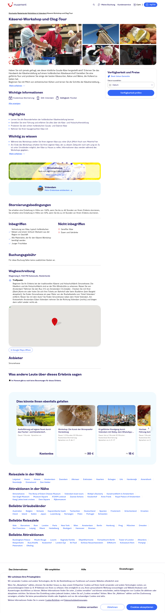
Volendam (50, 187)
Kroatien (144, 511)
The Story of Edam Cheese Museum (45, 494)
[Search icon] (94, 5)
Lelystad (16, 479)
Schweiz (40, 511)
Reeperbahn (18, 543)
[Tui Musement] (19, 5)
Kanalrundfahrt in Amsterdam (120, 494)
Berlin (99, 525)
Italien (34, 514)
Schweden (102, 514)
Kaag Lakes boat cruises (24, 499)
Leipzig (32, 528)
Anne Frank (106, 497)
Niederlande (22, 13)
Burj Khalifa (33, 543)
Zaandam (63, 479)
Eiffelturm (111, 543)
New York (65, 525)
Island (24, 514)
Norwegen (68, 514)
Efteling (30, 545)
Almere (37, 479)
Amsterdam (49, 479)
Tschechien (75, 511)
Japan (43, 514)
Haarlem (100, 479)
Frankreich (115, 511)
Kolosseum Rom (127, 543)
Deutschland (89, 511)
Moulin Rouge (40, 540)
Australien (17, 511)
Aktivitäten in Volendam (37, 13)
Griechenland (130, 511)
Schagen (112, 479)
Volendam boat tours (74, 494)
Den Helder (45, 482)
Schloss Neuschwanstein (92, 543)
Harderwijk (132, 479)
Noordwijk (17, 482)
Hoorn (27, 479)
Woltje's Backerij (95, 494)
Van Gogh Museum (21, 497)
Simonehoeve (54, 168)
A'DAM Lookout (59, 497)
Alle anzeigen (14, 103)
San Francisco (19, 528)
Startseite (13, 13)
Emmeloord (31, 482)
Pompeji (142, 543)
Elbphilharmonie (86, 540)
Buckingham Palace (21, 540)
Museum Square (40, 497)
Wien (76, 525)
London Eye (61, 543)
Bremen (91, 528)
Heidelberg (54, 528)
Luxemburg (55, 514)
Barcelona (25, 525)
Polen (79, 514)
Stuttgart (67, 528)
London (45, 525)
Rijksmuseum (60, 499)
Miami (42, 528)
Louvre (53, 540)
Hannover (80, 528)
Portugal (90, 514)
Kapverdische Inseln (57, 511)
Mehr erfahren (15, 86)
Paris (54, 525)
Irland (15, 514)
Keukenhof (92, 497)
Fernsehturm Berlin (106, 540)
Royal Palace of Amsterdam (127, 497)
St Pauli (73, 543)
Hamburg (110, 525)
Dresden (143, 525)
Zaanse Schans (76, 497)
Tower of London (126, 540)
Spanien (103, 511)
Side (15, 525)
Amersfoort (146, 479)
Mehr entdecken (53, 175)
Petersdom (18, 545)
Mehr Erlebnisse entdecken (57, 190)
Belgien (29, 511)
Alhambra (142, 540)
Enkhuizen (87, 479)
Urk (121, 479)
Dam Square (44, 499)
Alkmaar (75, 479)
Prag (120, 525)
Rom (36, 525)
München (131, 525)
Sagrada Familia (67, 540)
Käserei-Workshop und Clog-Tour (60, 13)
